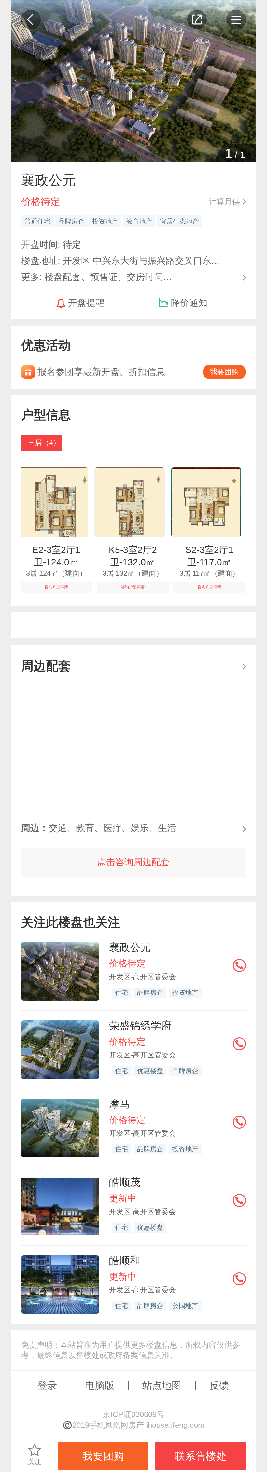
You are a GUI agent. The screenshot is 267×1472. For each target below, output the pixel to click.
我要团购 (224, 372)
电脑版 (99, 1385)
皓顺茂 (124, 1182)
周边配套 (46, 665)
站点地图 (161, 1385)
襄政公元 (130, 947)
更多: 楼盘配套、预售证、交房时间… (96, 276)
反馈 (219, 1385)
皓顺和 (124, 1260)
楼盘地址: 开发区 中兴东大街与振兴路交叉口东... (120, 261)
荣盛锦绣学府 (140, 1025)
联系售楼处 (201, 1456)
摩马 (119, 1104)
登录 (47, 1385)
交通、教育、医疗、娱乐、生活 (98, 828)
